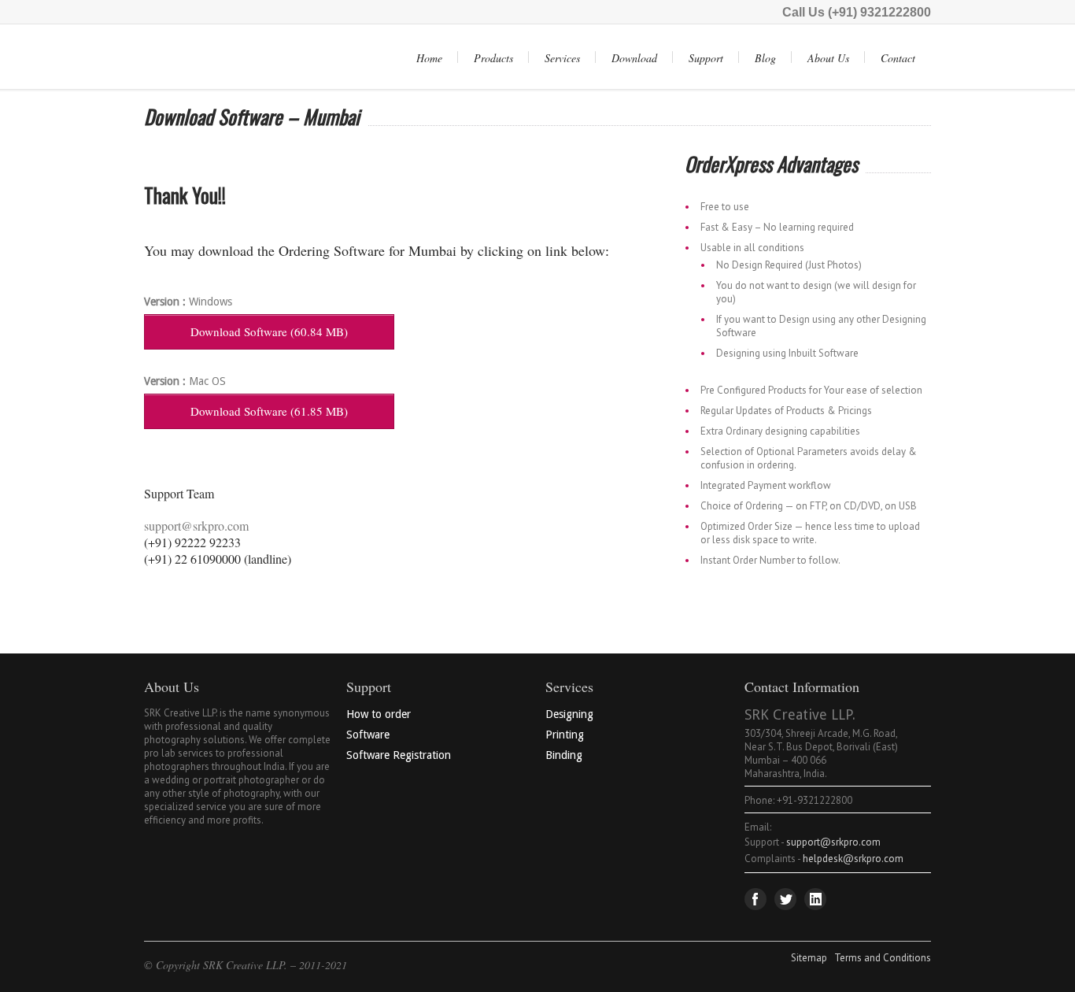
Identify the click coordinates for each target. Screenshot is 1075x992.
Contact (898, 57)
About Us (828, 57)
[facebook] (755, 899)
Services (562, 57)
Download (634, 57)
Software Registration (398, 755)
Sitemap (809, 957)
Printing (564, 734)
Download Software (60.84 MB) (269, 331)
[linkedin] (815, 899)
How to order (378, 714)
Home (429, 57)
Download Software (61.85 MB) (269, 411)
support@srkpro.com (196, 525)
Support (706, 57)
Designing (569, 714)
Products (493, 57)
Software (368, 734)
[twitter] (785, 899)
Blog (765, 57)
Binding (563, 755)
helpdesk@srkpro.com (853, 858)
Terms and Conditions (882, 957)
